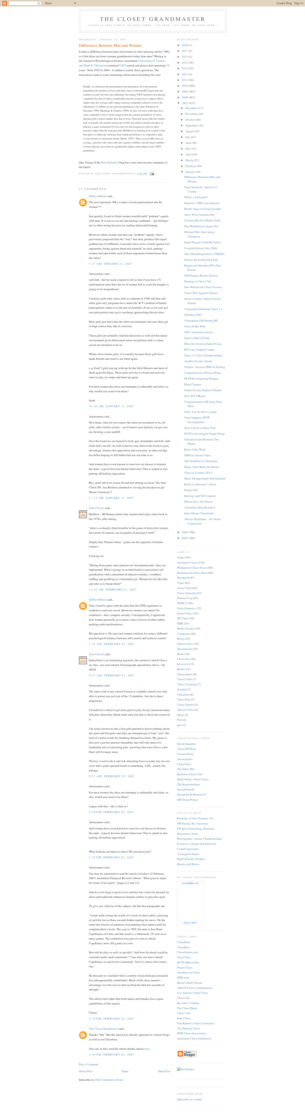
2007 (185, 103)
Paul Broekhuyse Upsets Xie (201, 226)
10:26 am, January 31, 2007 (111, 406)
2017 (185, 51)
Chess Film (183, 699)
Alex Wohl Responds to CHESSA (204, 254)
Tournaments (185, 674)
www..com (190, 883)
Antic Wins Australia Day (199, 215)
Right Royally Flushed (191, 859)
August (190, 131)
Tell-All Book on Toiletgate (201, 461)
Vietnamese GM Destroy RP (201, 320)
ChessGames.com (187, 952)
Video (180, 583)
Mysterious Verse (187, 834)
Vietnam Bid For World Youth (202, 220)
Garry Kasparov (186, 608)
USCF (122, 65)
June (188, 143)
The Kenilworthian (188, 784)
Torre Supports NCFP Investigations (197, 419)
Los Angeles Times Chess (192, 993)
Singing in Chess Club (197, 281)
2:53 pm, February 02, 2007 (111, 857)
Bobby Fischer (186, 628)
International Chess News (192, 573)
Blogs (180, 638)
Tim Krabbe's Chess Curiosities (196, 1023)
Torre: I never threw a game (200, 412)
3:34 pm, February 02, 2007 (111, 1054)
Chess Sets (183, 659)
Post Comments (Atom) (109, 1080)
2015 (185, 57)
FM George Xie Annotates (193, 823)
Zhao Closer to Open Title (200, 428)
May (188, 149)
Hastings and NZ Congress (200, 496)
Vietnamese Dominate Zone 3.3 (203, 309)
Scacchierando (186, 789)
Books (181, 669)
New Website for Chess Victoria (203, 287)
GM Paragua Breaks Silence (201, 275)
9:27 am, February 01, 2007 (112, 675)
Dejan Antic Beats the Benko (201, 467)
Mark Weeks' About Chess (193, 779)
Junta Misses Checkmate (199, 513)
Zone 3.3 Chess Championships (203, 355)
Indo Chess (183, 1018)
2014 (185, 62)
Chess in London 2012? (198, 473)
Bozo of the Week (195, 449)
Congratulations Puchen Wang (202, 373)
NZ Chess (183, 618)
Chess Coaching (187, 684)
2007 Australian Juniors (198, 332)
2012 (185, 74)
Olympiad (183, 578)
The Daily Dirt (185, 769)
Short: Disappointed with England (205, 478)
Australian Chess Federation (194, 1038)
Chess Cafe (183, 1013)
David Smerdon (186, 744)
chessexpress (184, 759)
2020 (185, 45)
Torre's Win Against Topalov (201, 293)
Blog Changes (192, 384)
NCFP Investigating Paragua (201, 378)
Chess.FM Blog (186, 749)
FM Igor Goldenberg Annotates (196, 829)
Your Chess (184, 957)
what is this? (190, 922)
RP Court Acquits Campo (199, 349)
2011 (185, 80)
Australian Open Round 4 (199, 507)
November (191, 114)
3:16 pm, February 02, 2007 (111, 1019)
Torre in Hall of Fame (197, 338)
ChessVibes (184, 764)
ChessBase (183, 947)
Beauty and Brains (188, 864)
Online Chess (185, 644)
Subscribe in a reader (189, 1099)
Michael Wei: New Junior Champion (199, 234)
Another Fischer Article (198, 361)
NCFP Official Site (188, 962)
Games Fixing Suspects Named (202, 390)
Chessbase (183, 694)
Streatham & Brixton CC (192, 794)
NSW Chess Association (191, 1033)
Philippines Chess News (191, 568)
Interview (182, 664)
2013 (185, 68)
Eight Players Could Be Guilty (202, 242)
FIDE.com (183, 977)
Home (125, 1071)
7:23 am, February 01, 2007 (112, 644)
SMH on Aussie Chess (197, 455)
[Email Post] (152, 173)
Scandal (182, 689)
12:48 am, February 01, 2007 (113, 589)
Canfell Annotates (188, 849)
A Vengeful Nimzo (188, 854)
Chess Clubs (184, 679)
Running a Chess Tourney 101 (195, 818)
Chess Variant (185, 705)
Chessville (183, 998)
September (192, 125)
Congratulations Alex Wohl (200, 248)
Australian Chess (187, 562)
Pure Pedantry (109, 162)
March (189, 160)
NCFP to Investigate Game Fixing (204, 434)
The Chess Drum (187, 1008)
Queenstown (184, 649)
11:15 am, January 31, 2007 (111, 498)
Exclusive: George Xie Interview (196, 844)
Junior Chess (184, 613)
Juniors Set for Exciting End (201, 260)
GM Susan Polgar (187, 800)
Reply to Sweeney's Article (200, 484)
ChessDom (183, 942)
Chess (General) (186, 593)
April (188, 154)
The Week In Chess (188, 1028)
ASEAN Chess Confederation (194, 988)
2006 (185, 532)
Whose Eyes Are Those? (198, 502)
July (188, 137)
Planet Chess (184, 967)
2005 (185, 538)
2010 (185, 86)
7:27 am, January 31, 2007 (110, 264)
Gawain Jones (185, 754)
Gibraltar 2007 (193, 315)
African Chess (185, 710)
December (191, 108)
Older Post (164, 1071)
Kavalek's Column (188, 1003)
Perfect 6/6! (191, 490)
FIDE (180, 623)
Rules (180, 654)
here (147, 1049)
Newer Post (85, 1071)
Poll (179, 720)
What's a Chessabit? (196, 197)
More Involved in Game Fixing (203, 344)
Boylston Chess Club (190, 774)
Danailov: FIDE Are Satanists (201, 203)
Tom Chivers (96, 508)
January (190, 172)
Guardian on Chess (188, 972)
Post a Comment (88, 1064)
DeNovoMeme (98, 196)
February (191, 166)
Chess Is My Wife (194, 326)
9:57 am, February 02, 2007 (112, 776)
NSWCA (182, 603)
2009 (185, 91)
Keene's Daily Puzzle (189, 983)
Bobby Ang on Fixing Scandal (202, 209)
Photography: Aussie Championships (199, 839)
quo (179, 725)
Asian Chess (184, 588)
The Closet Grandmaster (153, 19)
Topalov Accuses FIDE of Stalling (204, 367)
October (190, 120)
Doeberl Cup (184, 598)
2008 (185, 97)
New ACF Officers (194, 396)
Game (180, 557)
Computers (183, 634)
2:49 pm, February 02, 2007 (111, 812)
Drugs (180, 715)
